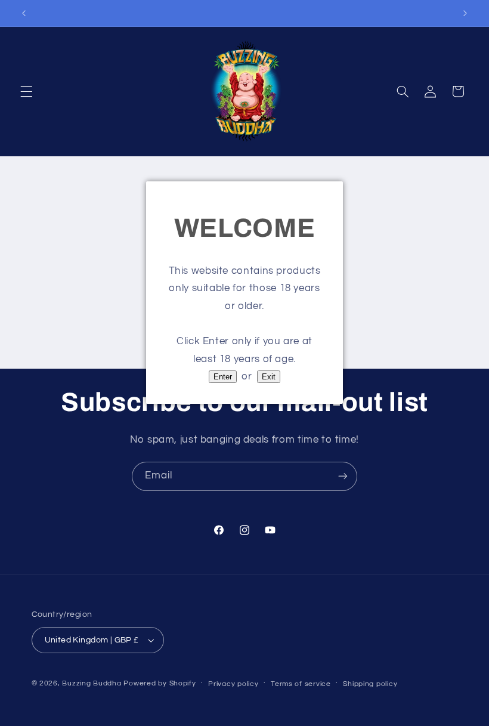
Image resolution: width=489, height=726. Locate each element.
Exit (269, 376)
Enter (222, 376)
